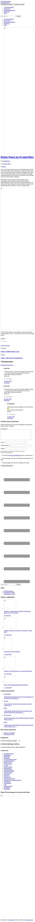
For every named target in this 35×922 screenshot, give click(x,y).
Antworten (6, 382)
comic (2, 345)
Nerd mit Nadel (8, 772)
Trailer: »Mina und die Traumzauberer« (12, 358)
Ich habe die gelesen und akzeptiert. (18, 455)
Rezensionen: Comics (9, 594)
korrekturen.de (7, 768)
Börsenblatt (7, 756)
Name (3, 442)
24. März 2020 (11, 416)
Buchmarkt (7, 758)
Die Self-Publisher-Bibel (10, 759)
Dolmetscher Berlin (9, 761)
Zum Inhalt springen (6, 1)
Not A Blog (7, 774)
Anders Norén (29, 920)
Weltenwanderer (8, 786)
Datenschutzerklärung (9, 10)
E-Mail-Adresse (5, 445)
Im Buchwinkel (8, 764)
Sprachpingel (7, 781)
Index (5, 13)
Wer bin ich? (7, 9)
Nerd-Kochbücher (8, 591)
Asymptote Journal (9, 753)
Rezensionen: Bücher (9, 592)
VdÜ (5, 784)
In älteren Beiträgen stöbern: (8, 747)
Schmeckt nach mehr (9, 778)
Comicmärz (7, 345)
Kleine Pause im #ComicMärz (17, 157)
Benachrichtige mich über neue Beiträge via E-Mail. (16, 462)
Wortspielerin (6, 161)
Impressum (7, 11)
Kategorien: (4, 740)
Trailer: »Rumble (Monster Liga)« (10, 351)
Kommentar (4, 429)
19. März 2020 (6, 164)
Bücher (4, 166)
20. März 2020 (7, 381)
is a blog (6, 765)
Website (3, 448)
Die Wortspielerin (5, 3)
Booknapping (7, 755)
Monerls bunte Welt (9, 771)
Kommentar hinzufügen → (7, 365)
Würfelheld (7, 789)
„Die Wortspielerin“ (9, 7)
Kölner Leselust (8, 767)
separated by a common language (12, 780)
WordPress (11, 920)
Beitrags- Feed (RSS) (9, 733)
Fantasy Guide (7, 762)
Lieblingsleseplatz (8, 770)
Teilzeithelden (7, 783)
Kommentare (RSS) (9, 734)
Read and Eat (7, 777)
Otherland (6, 775)
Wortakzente (7, 787)
